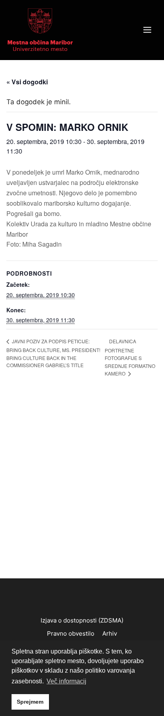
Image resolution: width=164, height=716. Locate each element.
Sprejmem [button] (30, 701)
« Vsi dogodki (27, 81)
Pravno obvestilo (70, 633)
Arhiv (109, 633)
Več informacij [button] (66, 681)
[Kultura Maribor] (40, 29)
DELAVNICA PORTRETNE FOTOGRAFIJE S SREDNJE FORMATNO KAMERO (130, 357)
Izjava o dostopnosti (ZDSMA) (82, 620)
